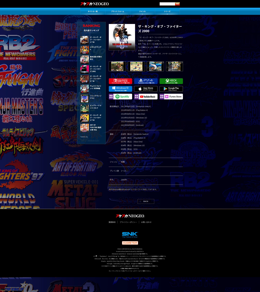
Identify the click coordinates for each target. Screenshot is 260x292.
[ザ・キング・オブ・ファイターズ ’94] (84, 118)
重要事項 (112, 222)
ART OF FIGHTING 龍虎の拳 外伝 (95, 127)
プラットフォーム (117, 11)
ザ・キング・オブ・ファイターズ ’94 (95, 117)
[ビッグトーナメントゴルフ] (84, 108)
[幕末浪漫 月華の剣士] (84, 59)
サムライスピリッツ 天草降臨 (95, 87)
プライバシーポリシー (128, 222)
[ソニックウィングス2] (84, 98)
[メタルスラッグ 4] (84, 50)
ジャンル (142, 11)
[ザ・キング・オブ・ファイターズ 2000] (117, 66)
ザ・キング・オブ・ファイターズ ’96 (95, 78)
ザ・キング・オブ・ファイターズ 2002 (95, 68)
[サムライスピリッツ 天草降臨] (84, 89)
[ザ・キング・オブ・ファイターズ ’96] (84, 79)
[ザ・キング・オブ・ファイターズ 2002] (84, 69)
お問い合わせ (146, 222)
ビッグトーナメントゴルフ (95, 106)
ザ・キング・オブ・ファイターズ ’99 (95, 39)
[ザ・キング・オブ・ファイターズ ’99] (84, 40)
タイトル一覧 (93, 11)
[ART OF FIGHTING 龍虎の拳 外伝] (84, 128)
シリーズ (167, 11)
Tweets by (84, 136)
